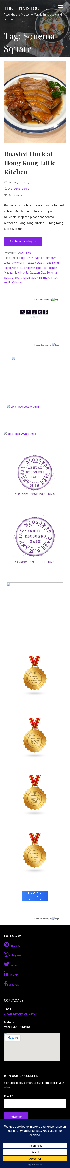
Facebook (13, 984)
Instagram (15, 955)
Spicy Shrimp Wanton (44, 277)
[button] (60, 8)
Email (8, 1096)
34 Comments (18, 195)
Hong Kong (52, 262)
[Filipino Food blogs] (35, 853)
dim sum (51, 257)
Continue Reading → (23, 241)
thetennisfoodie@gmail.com (21, 1013)
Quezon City (37, 272)
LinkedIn (13, 974)
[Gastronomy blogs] (35, 676)
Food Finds (24, 252)
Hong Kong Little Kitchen (19, 267)
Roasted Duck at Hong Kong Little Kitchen (29, 162)
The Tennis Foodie (25, 8)
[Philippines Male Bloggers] (35, 795)
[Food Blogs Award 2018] (20, 434)
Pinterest (14, 945)
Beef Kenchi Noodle (31, 257)
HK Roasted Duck (32, 262)
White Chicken (13, 282)
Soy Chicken (22, 277)
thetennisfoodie (18, 188)
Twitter (13, 965)
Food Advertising (41, 299)
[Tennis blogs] (35, 738)
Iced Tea (41, 267)
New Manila (21, 272)
